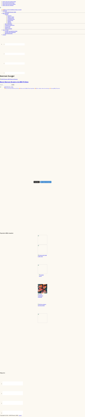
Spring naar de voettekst (8, 5)
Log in (20, 415)
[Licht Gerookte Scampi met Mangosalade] (42, 249)
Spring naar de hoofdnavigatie (9, 1)
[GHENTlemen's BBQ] (5, 7)
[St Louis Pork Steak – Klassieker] (42, 259)
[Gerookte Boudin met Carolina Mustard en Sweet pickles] (42, 318)
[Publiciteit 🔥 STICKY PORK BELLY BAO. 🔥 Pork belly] (14, 102)
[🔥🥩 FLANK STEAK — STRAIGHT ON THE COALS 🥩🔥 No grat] (42, 124)
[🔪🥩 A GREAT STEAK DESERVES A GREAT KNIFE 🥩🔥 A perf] (14, 122)
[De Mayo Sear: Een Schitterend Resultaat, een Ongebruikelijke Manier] (42, 308)
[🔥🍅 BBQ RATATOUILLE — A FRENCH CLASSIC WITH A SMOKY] (71, 128)
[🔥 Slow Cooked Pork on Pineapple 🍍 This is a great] (42, 92)
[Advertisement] (37, 207)
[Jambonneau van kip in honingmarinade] (42, 269)
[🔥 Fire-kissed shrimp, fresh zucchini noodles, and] (14, 154)
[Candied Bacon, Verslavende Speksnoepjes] (42, 279)
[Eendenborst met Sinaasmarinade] (42, 239)
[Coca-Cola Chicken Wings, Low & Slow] (42, 288)
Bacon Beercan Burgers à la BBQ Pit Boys (14, 82)
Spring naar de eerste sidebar (8, 4)
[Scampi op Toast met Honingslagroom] (42, 298)
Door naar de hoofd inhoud (8, 2)
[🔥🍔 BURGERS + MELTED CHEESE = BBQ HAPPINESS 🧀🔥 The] (71, 100)
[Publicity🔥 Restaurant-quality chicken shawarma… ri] (42, 161)
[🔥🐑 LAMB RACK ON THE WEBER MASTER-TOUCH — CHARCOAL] (71, 153)
